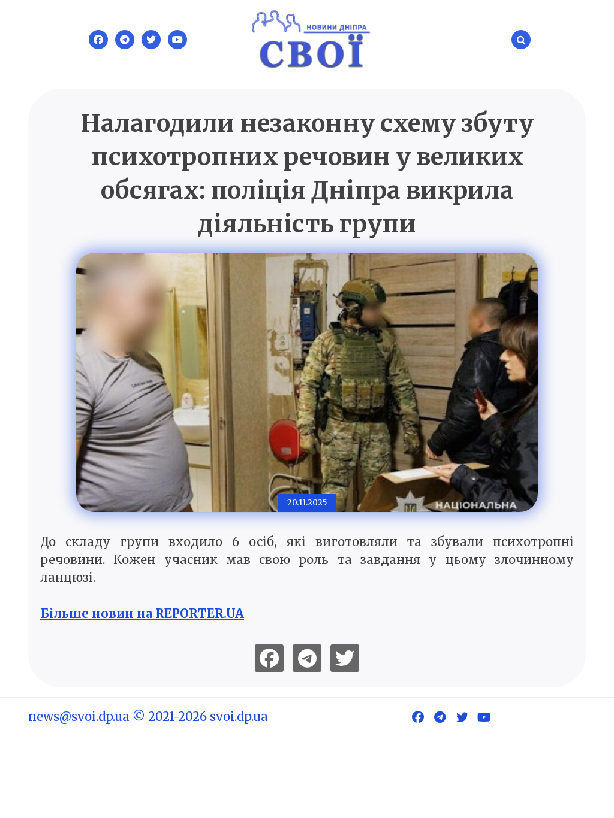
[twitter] (344, 658)
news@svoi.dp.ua (79, 716)
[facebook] (269, 658)
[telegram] (307, 658)
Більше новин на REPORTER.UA (142, 613)
